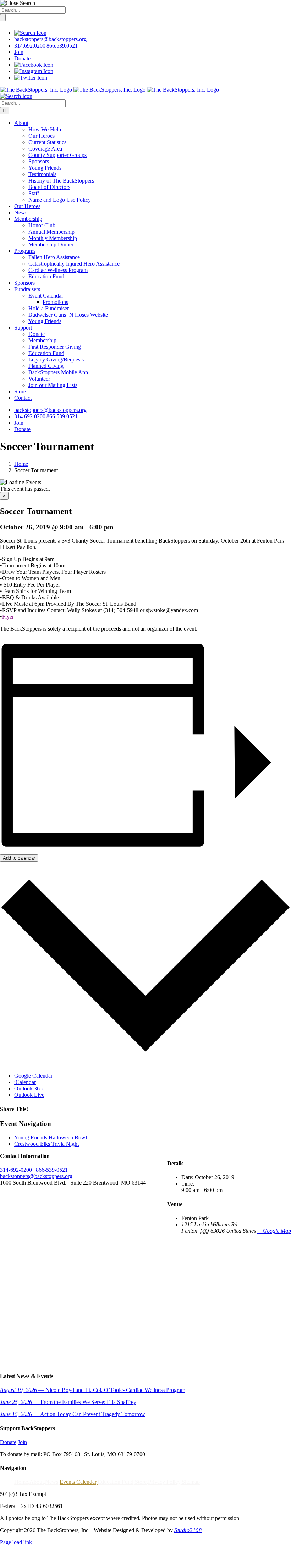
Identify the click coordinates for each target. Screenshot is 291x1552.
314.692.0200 (29, 46)
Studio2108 (188, 1530)
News (51, 1482)
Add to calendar (19, 858)
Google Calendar (33, 1076)
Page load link (16, 1542)
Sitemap (191, 1482)
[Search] (30, 33)
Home (21, 1482)
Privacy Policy (164, 1482)
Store (141, 1482)
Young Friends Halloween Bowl (50, 1137)
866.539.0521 (62, 46)
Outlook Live (29, 1095)
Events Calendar (78, 1482)
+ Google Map (274, 1231)
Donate (22, 58)
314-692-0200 (16, 1170)
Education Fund (115, 1482)
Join (18, 52)
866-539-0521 (52, 1170)
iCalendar (25, 1082)
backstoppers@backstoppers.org (50, 39)
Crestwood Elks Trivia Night (46, 1144)
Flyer (8, 617)
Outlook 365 (28, 1088)
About (36, 1482)
